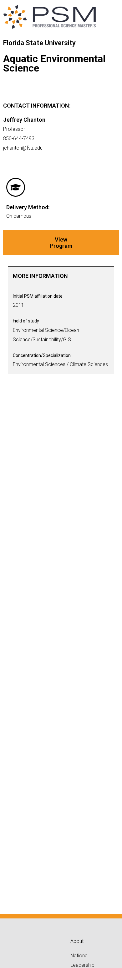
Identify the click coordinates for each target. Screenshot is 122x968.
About (77, 941)
